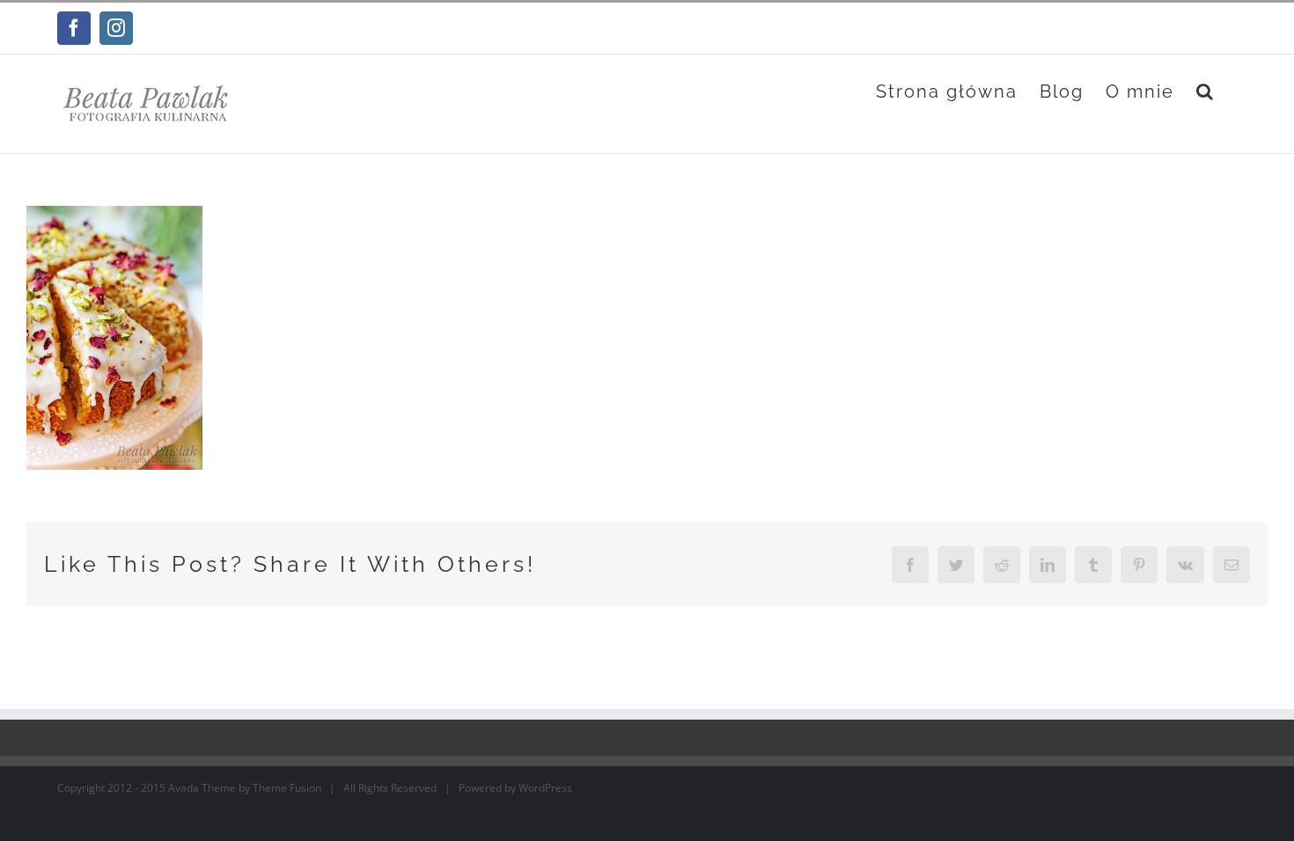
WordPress (545, 787)
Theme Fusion (287, 787)
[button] (1205, 91)
